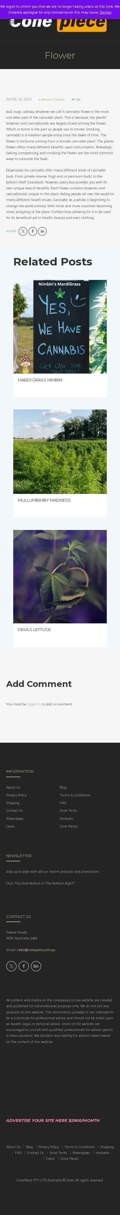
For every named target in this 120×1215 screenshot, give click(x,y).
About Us (13, 787)
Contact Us (14, 811)
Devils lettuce (34, 629)
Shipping (12, 803)
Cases (10, 826)
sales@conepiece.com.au (36, 950)
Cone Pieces (69, 826)
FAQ (63, 803)
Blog (63, 787)
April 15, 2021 (19, 99)
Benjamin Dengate (53, 99)
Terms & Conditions (75, 795)
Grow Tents (68, 811)
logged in (34, 704)
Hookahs (67, 819)
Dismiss (106, 12)
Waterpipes (15, 819)
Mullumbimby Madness (44, 500)
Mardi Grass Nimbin (40, 379)
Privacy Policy (16, 795)
